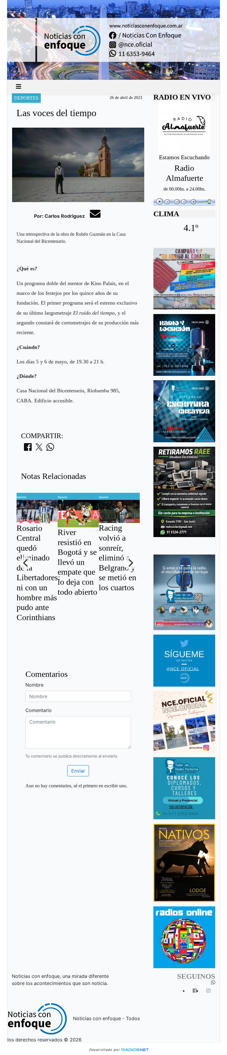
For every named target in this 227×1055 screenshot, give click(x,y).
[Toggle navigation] (18, 86)
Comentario (38, 710)
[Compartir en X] (39, 449)
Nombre (34, 685)
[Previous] (26, 563)
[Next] (130, 563)
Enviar (78, 771)
